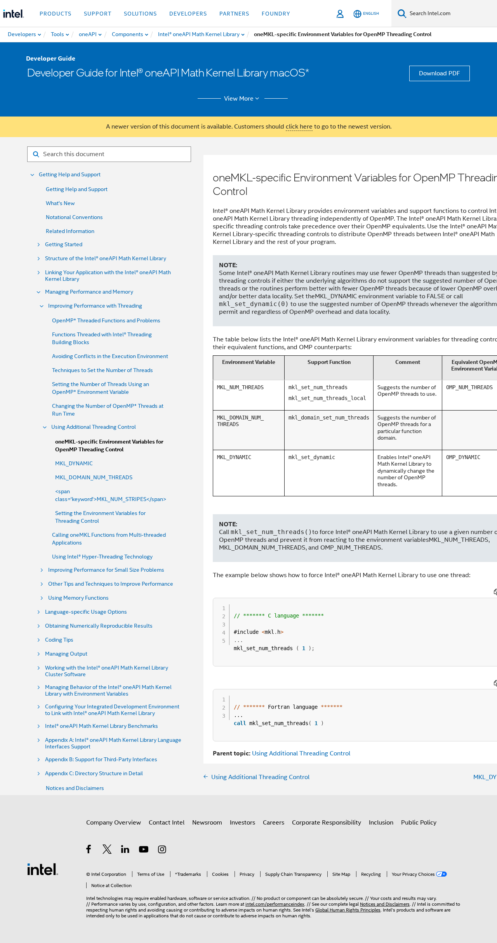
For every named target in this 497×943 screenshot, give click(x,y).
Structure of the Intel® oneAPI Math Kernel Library (105, 258)
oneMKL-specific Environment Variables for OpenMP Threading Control (109, 445)
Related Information (70, 231)
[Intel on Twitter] (107, 851)
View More (239, 99)
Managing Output (66, 654)
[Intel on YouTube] (144, 851)
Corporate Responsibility (326, 822)
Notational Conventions (74, 217)
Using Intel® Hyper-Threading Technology (102, 556)
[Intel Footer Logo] (42, 869)
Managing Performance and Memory (89, 292)
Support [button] (97, 13)
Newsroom (207, 822)
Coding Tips (59, 640)
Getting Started (63, 244)
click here (299, 126)
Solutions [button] (140, 13)
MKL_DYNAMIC (74, 463)
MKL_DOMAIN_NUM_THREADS (93, 477)
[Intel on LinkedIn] (126, 851)
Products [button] (55, 13)
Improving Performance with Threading (95, 306)
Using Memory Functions (78, 598)
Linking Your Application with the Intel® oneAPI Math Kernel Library (108, 275)
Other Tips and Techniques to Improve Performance (110, 584)
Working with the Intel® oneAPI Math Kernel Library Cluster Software (106, 671)
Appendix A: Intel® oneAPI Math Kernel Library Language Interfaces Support (113, 743)
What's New (60, 203)
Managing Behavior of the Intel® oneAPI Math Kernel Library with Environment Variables (108, 690)
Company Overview (113, 822)
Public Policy (418, 822)
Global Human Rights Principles (348, 910)
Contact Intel (166, 822)
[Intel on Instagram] (162, 851)
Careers (273, 822)
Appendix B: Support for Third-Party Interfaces (101, 759)
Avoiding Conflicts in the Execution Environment (110, 356)
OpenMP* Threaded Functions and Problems (106, 320)
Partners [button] (234, 13)
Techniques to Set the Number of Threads (102, 370)
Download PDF (439, 73)
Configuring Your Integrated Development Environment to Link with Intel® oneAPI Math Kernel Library (112, 710)
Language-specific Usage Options (86, 612)
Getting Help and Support (70, 174)
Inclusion (381, 822)
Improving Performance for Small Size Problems (106, 570)
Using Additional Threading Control (93, 427)
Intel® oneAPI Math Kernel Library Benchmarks (101, 726)
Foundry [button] (276, 13)
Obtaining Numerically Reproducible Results (99, 626)
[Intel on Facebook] (89, 851)
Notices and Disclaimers (75, 788)
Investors (242, 822)
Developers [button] (188, 13)
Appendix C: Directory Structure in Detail (94, 773)
